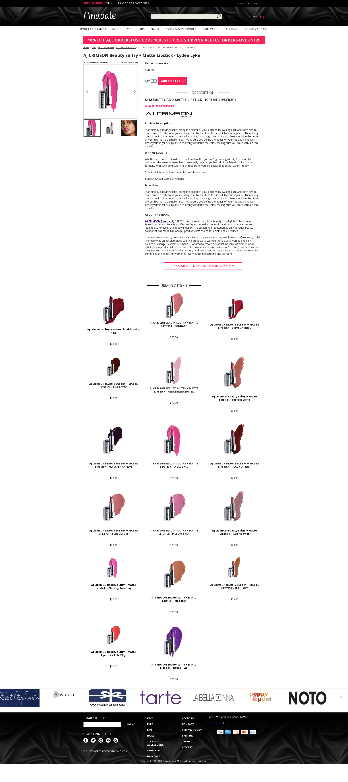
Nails (155, 29)
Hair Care (231, 29)
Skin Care (210, 29)
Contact (258, 3)
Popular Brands (93, 29)
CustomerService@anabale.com (107, 751)
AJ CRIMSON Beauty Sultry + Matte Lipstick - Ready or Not (234, 465)
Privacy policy (192, 730)
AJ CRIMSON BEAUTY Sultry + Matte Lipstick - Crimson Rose (234, 326)
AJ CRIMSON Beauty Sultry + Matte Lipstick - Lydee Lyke (174, 465)
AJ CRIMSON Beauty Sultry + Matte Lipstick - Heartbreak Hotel (174, 390)
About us (243, 3)
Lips (141, 29)
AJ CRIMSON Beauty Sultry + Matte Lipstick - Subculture (113, 532)
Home (86, 47)
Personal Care (256, 29)
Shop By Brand (106, 47)
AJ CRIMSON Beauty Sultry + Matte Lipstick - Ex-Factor (113, 385)
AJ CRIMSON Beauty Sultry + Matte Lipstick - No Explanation (113, 465)
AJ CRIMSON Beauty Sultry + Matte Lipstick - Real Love (234, 586)
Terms (186, 741)
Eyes (128, 29)
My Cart (187, 747)
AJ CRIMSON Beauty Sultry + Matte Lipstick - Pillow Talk (174, 532)
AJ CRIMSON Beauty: (158, 221)
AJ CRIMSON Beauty (126, 47)
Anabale (99, 16)
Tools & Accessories (180, 29)
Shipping (188, 735)
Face (115, 29)
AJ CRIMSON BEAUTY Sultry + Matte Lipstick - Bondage (174, 324)
